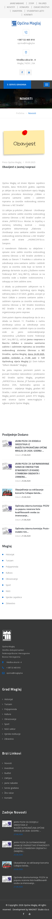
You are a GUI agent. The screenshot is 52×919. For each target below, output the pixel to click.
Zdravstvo (10, 603)
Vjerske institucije (12, 734)
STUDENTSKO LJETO (35, 10)
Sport (8, 585)
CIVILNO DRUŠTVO (41, 7)
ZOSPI (31, 3)
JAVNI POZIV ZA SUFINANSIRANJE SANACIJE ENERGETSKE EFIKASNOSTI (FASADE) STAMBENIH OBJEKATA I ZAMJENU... (32, 470)
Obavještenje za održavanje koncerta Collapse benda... (29, 491)
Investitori (9, 768)
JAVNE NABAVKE (17, 3)
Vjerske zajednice (14, 597)
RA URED (43, 3)
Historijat (10, 554)
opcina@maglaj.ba (26, 43)
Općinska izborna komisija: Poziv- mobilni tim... (32, 530)
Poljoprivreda (12, 566)
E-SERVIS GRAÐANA (16, 84)
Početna (20, 113)
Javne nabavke (11, 783)
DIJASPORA (17, 10)
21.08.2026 (26, 519)
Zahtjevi (8, 778)
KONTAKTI (28, 14)
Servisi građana (11, 788)
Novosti (32, 113)
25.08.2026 (26, 481)
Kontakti (8, 797)
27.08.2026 (26, 455)
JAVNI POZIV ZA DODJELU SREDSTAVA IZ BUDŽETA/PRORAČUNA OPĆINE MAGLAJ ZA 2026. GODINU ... (31, 445)
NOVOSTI (11, 7)
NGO (8, 591)
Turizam (9, 560)
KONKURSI (24, 7)
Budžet (7, 773)
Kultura (9, 572)
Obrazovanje (12, 578)
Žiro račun (9, 792)
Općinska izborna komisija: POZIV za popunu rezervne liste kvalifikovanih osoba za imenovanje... (32, 510)
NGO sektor (9, 729)
